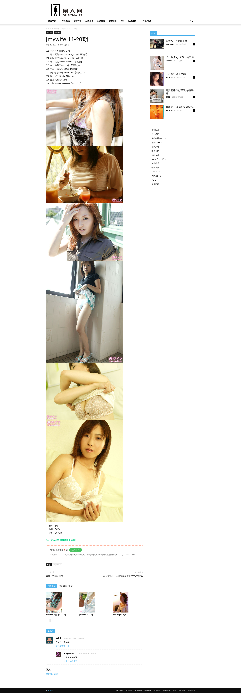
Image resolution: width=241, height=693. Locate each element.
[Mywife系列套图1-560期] (61, 602)
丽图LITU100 (157, 142)
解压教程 (155, 184)
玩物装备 (89, 21)
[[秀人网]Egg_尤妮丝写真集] (157, 63)
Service (53, 45)
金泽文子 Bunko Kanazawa (180, 107)
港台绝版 (155, 134)
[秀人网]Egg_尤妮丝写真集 (180, 57)
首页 (47, 28)
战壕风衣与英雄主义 (176, 40)
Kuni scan (155, 171)
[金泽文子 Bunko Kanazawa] (157, 112)
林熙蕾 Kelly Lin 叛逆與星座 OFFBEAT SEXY (123, 576)
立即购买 (75, 550)
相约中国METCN (158, 138)
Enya (153, 180)
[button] (191, 21)
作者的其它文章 (66, 586)
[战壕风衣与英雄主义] (157, 44)
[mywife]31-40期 (119, 615)
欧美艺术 (155, 150)
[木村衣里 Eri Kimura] (157, 79)
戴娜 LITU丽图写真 (54, 576)
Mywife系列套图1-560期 (56, 615)
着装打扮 (78, 21)
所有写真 (155, 130)
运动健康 (101, 21)
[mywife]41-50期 (86, 615)
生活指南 (66, 21)
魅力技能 (52, 21)
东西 (123, 21)
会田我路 (155, 167)
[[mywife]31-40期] (128, 602)
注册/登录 (147, 21)
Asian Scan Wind (158, 159)
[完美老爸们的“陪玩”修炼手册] (157, 96)
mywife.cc (57, 565)
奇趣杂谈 (113, 21)
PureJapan (156, 175)
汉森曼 (168, 97)
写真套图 (132, 21)
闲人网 (50, 690)
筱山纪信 (155, 163)
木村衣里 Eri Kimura (176, 73)
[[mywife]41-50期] (94, 602)
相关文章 (52, 586)
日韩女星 (64, 28)
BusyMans (170, 44)
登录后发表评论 (62, 646)
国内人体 (155, 146)
